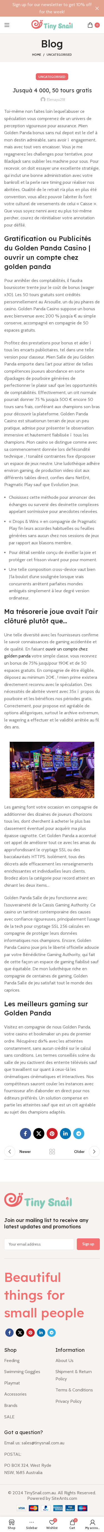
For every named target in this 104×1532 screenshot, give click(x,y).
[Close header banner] (97, 8)
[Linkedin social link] (65, 1133)
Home (36, 55)
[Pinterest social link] (52, 1133)
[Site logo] (52, 24)
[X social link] (38, 1133)
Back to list (52, 1151)
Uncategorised (59, 55)
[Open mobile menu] (6, 25)
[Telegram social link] (78, 1133)
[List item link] (25, 1360)
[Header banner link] (43, 8)
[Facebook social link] (25, 1133)
